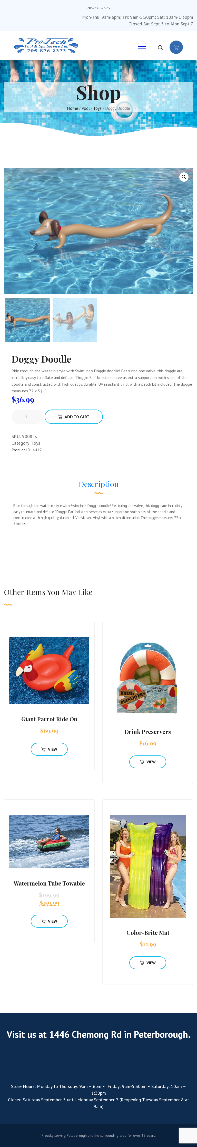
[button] (184, 177)
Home (72, 108)
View (52, 749)
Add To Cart (77, 416)
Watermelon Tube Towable (49, 883)
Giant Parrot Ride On (49, 719)
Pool (86, 108)
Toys (97, 108)
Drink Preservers (148, 731)
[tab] (98, 486)
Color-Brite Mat (147, 932)
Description (98, 484)
